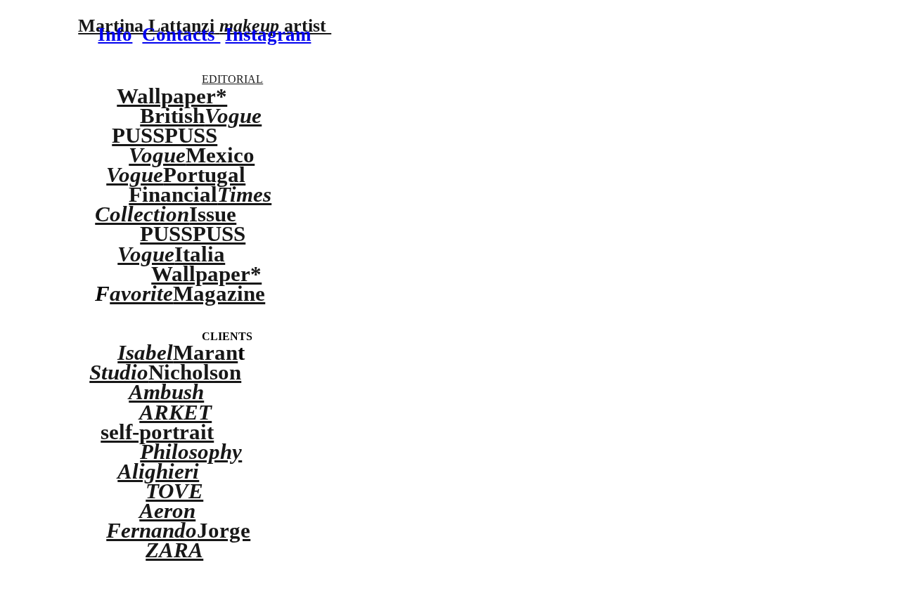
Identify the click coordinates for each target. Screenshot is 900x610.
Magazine (219, 293)
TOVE (174, 491)
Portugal (175, 174)
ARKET (175, 412)
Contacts (181, 34)
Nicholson (165, 372)
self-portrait (157, 432)
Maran (177, 352)
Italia (171, 254)
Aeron (167, 510)
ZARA (174, 550)
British (201, 115)
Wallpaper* (172, 96)
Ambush (166, 391)
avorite (141, 293)
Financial (200, 194)
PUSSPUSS (164, 135)
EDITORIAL (232, 79)
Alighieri (158, 471)
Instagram (268, 34)
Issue (165, 214)
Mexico (192, 155)
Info (115, 34)
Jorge (178, 530)
